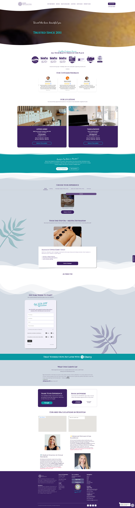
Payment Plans (87, 3)
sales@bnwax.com (41, 135)
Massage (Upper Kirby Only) (53, 250)
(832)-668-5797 (90, 498)
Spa (87, 480)
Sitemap (60, 484)
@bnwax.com (91, 493)
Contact (88, 483)
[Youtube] (90, 505)
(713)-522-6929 (90, 491)
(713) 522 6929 (111, 6)
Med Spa (58, 3)
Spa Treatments (51, 3)
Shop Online (79, 3)
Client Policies (61, 487)
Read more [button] (48, 90)
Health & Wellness (65, 3)
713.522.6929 (42, 134)
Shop (88, 477)
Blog (88, 478)
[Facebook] (88, 505)
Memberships (89, 482)
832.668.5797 (93, 134)
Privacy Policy (52, 344)
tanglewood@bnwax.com (93, 135)
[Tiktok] (96, 505)
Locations (73, 3)
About (88, 476)
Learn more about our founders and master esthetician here (81, 449)
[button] (96, 85)
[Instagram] (93, 505)
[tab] (45, 188)
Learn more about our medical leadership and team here (50, 468)
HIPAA (60, 489)
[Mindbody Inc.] (29, 344)
